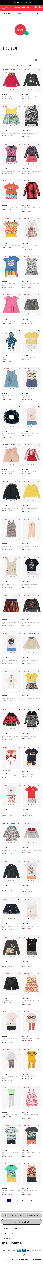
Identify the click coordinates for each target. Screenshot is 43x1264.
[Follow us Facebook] (19, 1256)
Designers (8, 13)
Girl (28, 13)
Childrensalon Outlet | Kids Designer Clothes (21, 8)
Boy (37, 13)
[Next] (35, 1200)
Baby (20, 13)
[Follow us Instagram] (24, 1256)
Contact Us (7, 1233)
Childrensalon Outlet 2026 (19, 1259)
